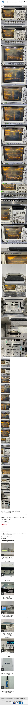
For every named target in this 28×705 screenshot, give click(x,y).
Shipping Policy (19, 701)
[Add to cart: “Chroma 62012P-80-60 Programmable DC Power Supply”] (2, 555)
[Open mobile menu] (26, 2)
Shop (5, 511)
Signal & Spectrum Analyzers (7, 512)
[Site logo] (3, 1)
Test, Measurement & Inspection (14, 511)
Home (2, 511)
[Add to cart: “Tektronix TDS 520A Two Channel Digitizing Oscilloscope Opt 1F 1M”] (2, 631)
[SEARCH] (20, 2)
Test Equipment (22, 533)
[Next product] (26, 514)
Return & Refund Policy (10, 701)
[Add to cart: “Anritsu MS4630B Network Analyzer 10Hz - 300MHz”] (2, 613)
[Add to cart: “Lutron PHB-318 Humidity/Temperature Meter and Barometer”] (2, 687)
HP (5, 538)
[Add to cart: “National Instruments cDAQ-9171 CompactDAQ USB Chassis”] (2, 669)
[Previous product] (23, 514)
